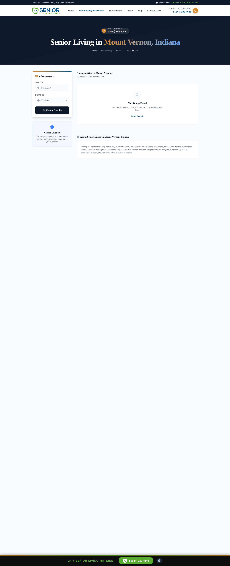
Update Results (54, 110)
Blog (140, 10)
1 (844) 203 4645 (117, 31)
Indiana (119, 51)
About (130, 10)
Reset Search (137, 116)
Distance (39, 95)
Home (71, 10)
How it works (164, 3)
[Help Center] (159, 560)
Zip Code (39, 82)
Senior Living (106, 51)
